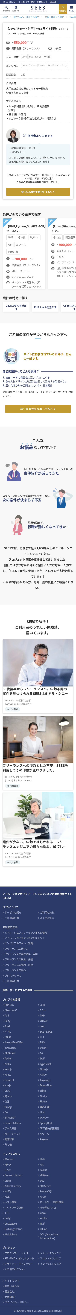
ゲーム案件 (10, 1128)
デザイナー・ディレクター (19, 1263)
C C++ (43, 1010)
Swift (42, 1058)
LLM (42, 1112)
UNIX (42, 1159)
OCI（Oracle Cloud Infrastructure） (49, 1236)
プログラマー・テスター (33, 65)
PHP (42, 1015)
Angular (44, 1139)
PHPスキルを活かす (45, 307)
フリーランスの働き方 (16, 948)
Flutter (43, 1101)
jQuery (8, 1096)
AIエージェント (13, 1134)
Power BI (9, 1080)
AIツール (44, 1134)
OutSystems (11, 1223)
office (43, 1090)
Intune (43, 1229)
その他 (47, 56)
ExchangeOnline (13, 1229)
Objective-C (11, 1010)
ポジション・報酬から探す (26, 17)
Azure (43, 1196)
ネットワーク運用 (14, 1207)
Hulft (42, 1223)
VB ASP (43, 1021)
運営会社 (9, 1291)
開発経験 (9, 1139)
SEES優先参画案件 (49, 1128)
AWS (7, 1196)
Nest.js (43, 1096)
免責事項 (9, 1297)
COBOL (8, 1037)
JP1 (7, 1213)
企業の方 (15, 10)
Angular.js (45, 1080)
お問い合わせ (12, 1286)
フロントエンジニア (50, 1258)
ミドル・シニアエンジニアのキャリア (25, 938)
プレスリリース (13, 975)
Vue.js (8, 1085)
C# (41, 1053)
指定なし (9, 1004)
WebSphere (11, 1234)
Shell (7, 1026)
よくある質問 (47, 918)
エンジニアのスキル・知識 (19, 943)
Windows (9, 1159)
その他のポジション (15, 1269)
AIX (41, 1164)
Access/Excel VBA (14, 1042)
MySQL (8, 1191)
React (8, 1074)
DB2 (42, 1180)
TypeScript (45, 1064)
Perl (7, 1015)
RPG (42, 1042)
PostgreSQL (46, 1191)
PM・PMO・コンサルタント (19, 1258)
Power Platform (13, 1123)
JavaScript (10, 1047)
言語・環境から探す (54, 17)
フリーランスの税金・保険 (19, 959)
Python (8, 1058)
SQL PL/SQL (35, 56)
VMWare (44, 1175)
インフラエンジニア (50, 1263)
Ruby (7, 1021)
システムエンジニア (57, 65)
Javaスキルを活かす (16, 307)
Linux (8, 1170)
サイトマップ (12, 1280)
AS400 (43, 1074)
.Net (42, 1026)
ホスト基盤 (10, 1202)
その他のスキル (48, 1207)
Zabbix (43, 1218)
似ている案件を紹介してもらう (38, 191)
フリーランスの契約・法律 (19, 964)
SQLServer (45, 1186)
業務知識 (44, 1107)
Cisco (43, 1213)
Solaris (43, 1170)
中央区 (57, 48)
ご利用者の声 (12, 918)
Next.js (8, 1069)
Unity (7, 1090)
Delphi (43, 1047)
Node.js (44, 1069)
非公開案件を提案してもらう (37, 409)
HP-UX (8, 1164)
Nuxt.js (8, 1107)
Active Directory (13, 1186)
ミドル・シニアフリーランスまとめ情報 (26, 932)
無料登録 (62, 11)
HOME (5, 17)
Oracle (8, 1180)
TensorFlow (46, 1085)
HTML (8, 1031)
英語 (7, 1101)
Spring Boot (46, 1123)
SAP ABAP (10, 1117)
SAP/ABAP (10, 1053)
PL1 (42, 1037)
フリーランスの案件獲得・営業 (21, 954)
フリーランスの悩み (15, 970)
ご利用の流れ (47, 912)
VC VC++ (44, 1117)
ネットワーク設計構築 (51, 1202)
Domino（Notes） (14, 1175)
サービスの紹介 (13, 912)
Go (6, 1112)
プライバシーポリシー (17, 1302)
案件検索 (6, 10)
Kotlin (8, 1064)
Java (24, 56)
